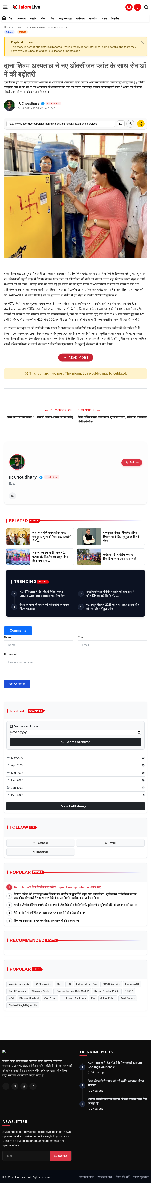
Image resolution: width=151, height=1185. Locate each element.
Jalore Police (107, 998)
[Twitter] (14, 1086)
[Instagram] (24, 1086)
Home (7, 27)
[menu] (5, 7)
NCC (11, 998)
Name (7, 637)
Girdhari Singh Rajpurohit (23, 1005)
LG (69, 984)
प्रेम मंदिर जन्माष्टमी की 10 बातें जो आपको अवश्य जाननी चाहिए (40, 417)
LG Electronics (43, 984)
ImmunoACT (132, 984)
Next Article (86, 410)
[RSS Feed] (12, 495)
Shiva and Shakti (40, 991)
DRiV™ (129, 991)
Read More (75, 357)
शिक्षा (52, 18)
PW (93, 998)
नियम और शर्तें (122, 1177)
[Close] (142, 42)
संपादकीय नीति (105, 1177)
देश (10, 18)
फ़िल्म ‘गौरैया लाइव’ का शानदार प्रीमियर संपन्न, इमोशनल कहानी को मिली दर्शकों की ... (112, 419)
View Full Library (75, 806)
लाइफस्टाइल (65, 18)
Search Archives (75, 742)
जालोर (33, 18)
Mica (59, 984)
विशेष (104, 18)
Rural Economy (17, 991)
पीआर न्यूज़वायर (141, 1177)
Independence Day (86, 984)
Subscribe (60, 1155)
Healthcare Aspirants (74, 998)
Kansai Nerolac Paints (106, 991)
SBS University (111, 984)
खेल (43, 18)
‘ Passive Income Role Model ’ (72, 991)
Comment (10, 654)
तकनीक (93, 18)
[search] (146, 7)
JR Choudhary (23, 477)
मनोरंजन (80, 18)
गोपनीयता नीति (86, 1177)
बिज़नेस (115, 18)
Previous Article (61, 410)
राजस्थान (21, 18)
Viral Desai (50, 998)
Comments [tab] (18, 630)
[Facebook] (5, 1086)
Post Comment (17, 683)
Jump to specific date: (24, 726)
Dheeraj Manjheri (29, 998)
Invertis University (19, 984)
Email (81, 637)
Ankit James (128, 998)
